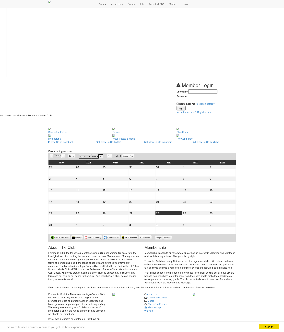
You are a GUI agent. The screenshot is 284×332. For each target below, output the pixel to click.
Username (182, 91)
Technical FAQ (156, 4)
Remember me (187, 103)
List (73, 156)
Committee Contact (157, 297)
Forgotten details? (205, 103)
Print (110, 156)
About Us (116, 4)
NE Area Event (113, 237)
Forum (131, 4)
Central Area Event (61, 237)
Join (142, 4)
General (78, 237)
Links (185, 4)
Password (182, 96)
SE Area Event (131, 237)
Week (125, 156)
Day (131, 156)
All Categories (145, 237)
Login (149, 310)
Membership (154, 307)
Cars (102, 4)
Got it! (269, 327)
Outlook (168, 238)
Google (159, 238)
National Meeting (94, 237)
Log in (181, 108)
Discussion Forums (157, 304)
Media (172, 4)
